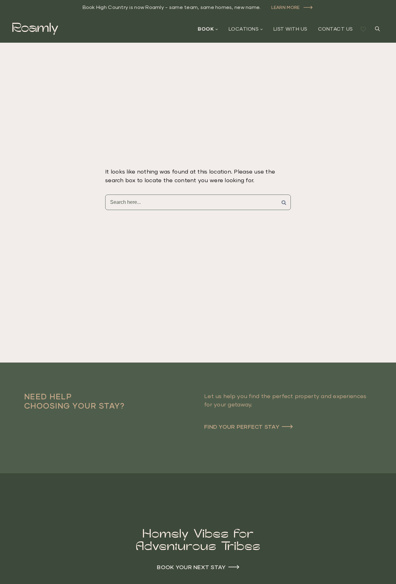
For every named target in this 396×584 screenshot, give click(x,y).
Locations (244, 29)
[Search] (284, 202)
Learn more (285, 7)
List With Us (290, 29)
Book (206, 29)
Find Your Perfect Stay (241, 426)
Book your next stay (191, 567)
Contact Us (335, 29)
